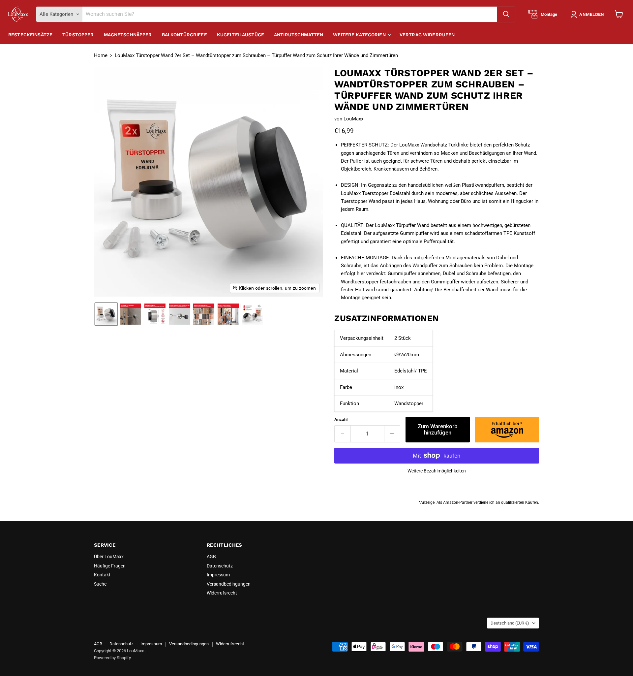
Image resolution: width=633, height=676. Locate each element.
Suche (100, 584)
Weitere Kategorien (360, 34)
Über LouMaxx (109, 556)
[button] (588, 14)
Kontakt (102, 574)
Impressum (218, 574)
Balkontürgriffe (184, 34)
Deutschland (510, 623)
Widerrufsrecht (222, 593)
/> (507, 423)
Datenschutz (220, 565)
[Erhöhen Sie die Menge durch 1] (392, 433)
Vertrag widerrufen (427, 34)
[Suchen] (506, 14)
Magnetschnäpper (128, 34)
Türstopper (78, 34)
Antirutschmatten (298, 34)
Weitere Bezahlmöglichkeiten (436, 470)
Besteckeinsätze (30, 34)
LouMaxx (353, 119)
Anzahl (340, 419)
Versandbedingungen (229, 584)
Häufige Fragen (110, 565)
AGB (211, 556)
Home (100, 55)
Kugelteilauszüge (240, 34)
